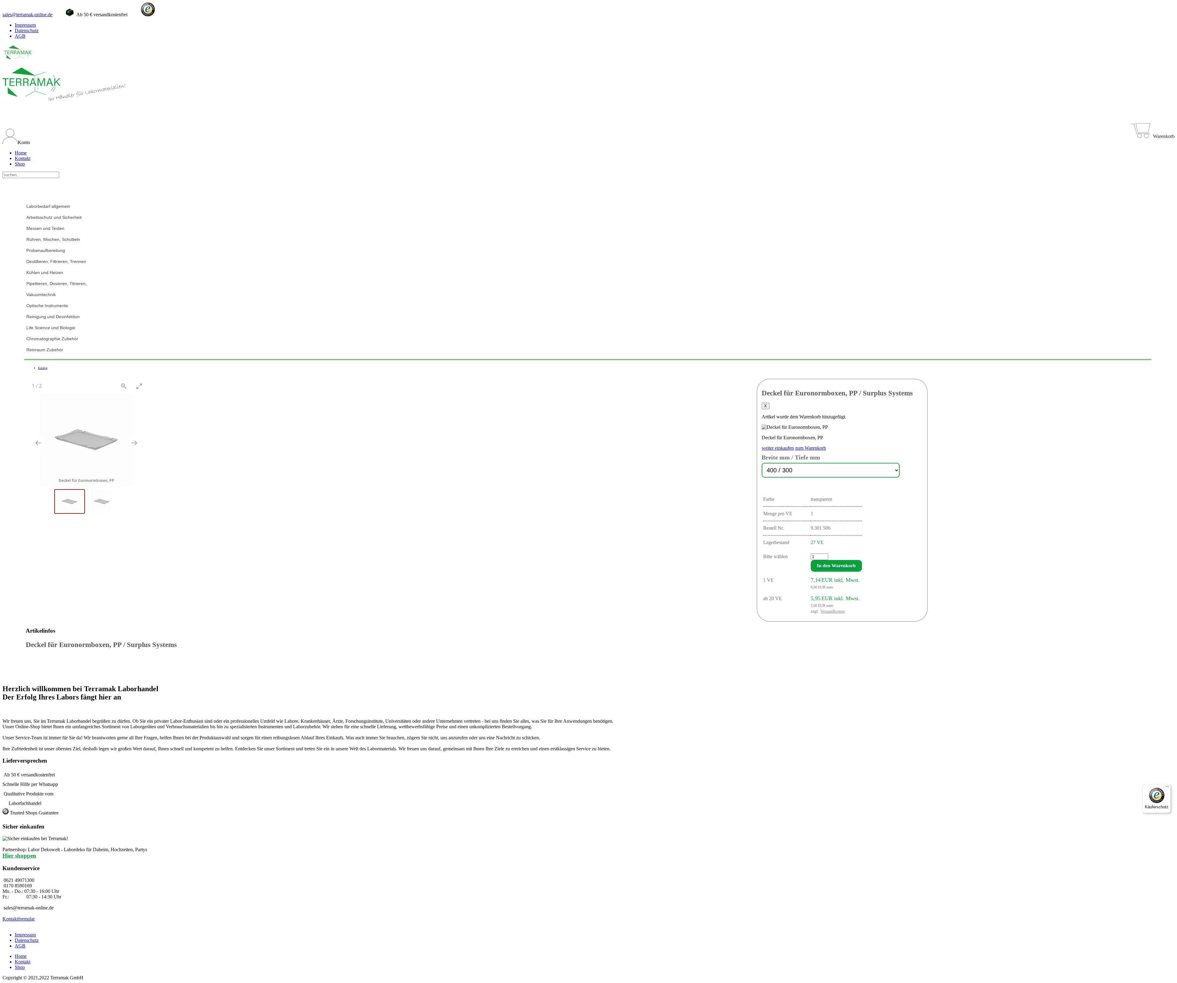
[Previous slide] (38, 443)
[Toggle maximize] (139, 386)
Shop (20, 163)
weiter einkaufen (778, 448)
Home (21, 152)
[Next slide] (134, 443)
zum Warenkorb (810, 448)
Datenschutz (27, 30)
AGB (20, 36)
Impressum (25, 25)
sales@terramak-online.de (27, 14)
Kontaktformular (18, 918)
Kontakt (22, 158)
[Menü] (1167, 788)
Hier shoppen (19, 855)
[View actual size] (123, 386)
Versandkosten (832, 611)
